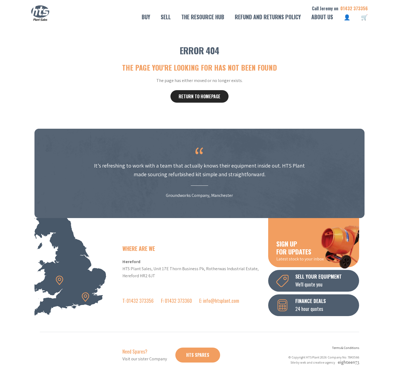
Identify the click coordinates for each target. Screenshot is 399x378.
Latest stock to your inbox (300, 250)
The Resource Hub (202, 17)
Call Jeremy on (340, 8)
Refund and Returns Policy (268, 17)
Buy (146, 17)
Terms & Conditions (345, 348)
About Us (322, 17)
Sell (166, 17)
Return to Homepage (199, 96)
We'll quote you (318, 280)
